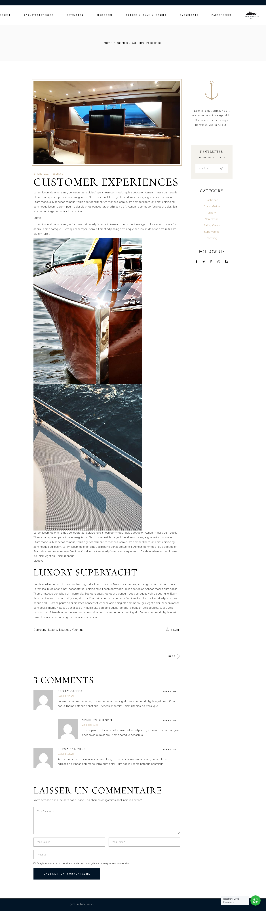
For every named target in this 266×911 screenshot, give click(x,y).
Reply (167, 691)
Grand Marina (212, 206)
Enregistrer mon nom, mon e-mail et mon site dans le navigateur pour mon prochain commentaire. (83, 863)
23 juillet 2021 (66, 695)
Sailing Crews (212, 225)
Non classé (212, 219)
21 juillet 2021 (41, 173)
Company (39, 629)
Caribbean (212, 200)
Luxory (52, 629)
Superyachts (211, 231)
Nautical (64, 629)
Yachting (122, 43)
